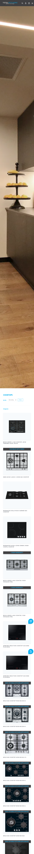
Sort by (4, 400)
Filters (20, 400)
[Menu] (32, 3)
